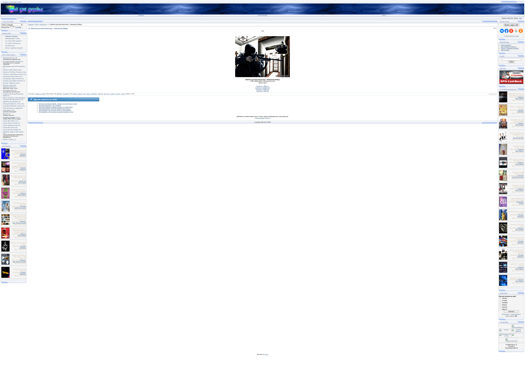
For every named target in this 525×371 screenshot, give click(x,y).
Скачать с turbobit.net (262, 88)
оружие (123, 94)
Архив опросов (515, 314)
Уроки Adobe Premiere (10, 123)
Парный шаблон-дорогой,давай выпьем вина (54, 108)
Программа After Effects (11, 76)
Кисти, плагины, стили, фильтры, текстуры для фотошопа (14, 98)
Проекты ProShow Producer (12, 72)
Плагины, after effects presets (13, 74)
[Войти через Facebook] (506, 31)
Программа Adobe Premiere (12, 78)
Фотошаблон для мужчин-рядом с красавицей (55, 110)
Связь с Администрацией (510, 48)
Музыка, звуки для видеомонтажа (9, 86)
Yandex (504, 298)
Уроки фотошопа (9, 127)
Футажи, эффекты (9, 83)
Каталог (505, 307)
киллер (118, 94)
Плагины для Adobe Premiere (13, 81)
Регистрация (262, 15)
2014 (36, 24)
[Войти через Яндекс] (511, 31)
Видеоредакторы (9, 58)
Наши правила (506, 45)
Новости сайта (8, 139)
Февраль (43, 24)
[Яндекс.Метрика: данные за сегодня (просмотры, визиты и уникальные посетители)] (511, 340)
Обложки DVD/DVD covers (12, 106)
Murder (75, 94)
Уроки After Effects (9, 121)
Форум (504, 305)
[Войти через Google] (516, 31)
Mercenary (107, 94)
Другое (504, 309)
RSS (520, 18)
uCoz (266, 354)
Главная (141, 15)
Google (504, 300)
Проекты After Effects (10, 70)
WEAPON (94, 94)
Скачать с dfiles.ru (262, 86)
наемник (79, 94)
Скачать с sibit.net (262, 91)
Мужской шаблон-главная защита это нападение (56, 107)
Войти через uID (511, 25)
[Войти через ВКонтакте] (502, 31)
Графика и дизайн (9, 117)
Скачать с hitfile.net (262, 89)
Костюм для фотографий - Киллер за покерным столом (58, 104)
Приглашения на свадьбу (12, 108)
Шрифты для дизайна (10, 101)
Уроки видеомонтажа (10, 125)
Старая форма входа (511, 36)
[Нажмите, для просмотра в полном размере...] (262, 76)
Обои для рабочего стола (12, 104)
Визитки (5, 114)
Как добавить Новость (508, 47)
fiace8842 (65, 94)
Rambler (505, 302)
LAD (84, 94)
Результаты (506, 314)
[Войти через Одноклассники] (521, 31)
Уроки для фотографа (10, 129)
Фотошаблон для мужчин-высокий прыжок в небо (56, 112)
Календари (6, 110)
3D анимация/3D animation (12, 61)
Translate (18, 27)
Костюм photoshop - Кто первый (50, 105)
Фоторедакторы (8, 90)
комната (112, 94)
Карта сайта (505, 50)
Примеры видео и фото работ (13, 132)
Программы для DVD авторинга (14, 66)
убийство (100, 94)
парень (88, 94)
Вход (384, 15)
